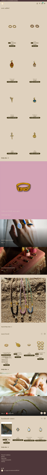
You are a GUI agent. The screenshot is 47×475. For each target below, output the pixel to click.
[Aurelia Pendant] (18, 344)
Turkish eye (34, 114)
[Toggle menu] (44, 3)
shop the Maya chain (6, 326)
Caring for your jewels (6, 460)
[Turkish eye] (35, 99)
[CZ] (29, 344)
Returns (3, 456)
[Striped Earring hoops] (40, 344)
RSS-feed (17, 470)
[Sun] (35, 135)
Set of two (14, 42)
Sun (35, 150)
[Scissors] (12, 99)
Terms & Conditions (5, 455)
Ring (9, 439)
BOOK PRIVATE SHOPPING (13, 0)
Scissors (12, 114)
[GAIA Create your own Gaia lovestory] (6, 429)
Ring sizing (3, 458)
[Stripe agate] (12, 63)
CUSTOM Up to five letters (6, 357)
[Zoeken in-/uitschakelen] (39, 3)
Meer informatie (22, 390)
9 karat (15, 354)
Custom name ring (5, 215)
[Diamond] (35, 63)
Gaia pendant (29, 437)
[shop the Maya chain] (23, 300)
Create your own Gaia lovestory (6, 438)
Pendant (5, 439)
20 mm (41, 354)
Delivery (3, 461)
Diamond (35, 79)
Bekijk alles (5, 158)
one (9, 42)
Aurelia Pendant (17, 352)
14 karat (20, 354)
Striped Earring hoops (40, 352)
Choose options (18, 357)
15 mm (37, 356)
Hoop (12, 41)
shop (2, 242)
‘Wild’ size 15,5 (5, 360)
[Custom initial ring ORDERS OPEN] (6, 344)
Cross (12, 150)
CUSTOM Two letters (6, 355)
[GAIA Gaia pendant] (29, 429)
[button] (10, 413)
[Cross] (12, 135)
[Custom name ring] (23, 186)
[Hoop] (12, 25)
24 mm (37, 354)
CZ (29, 352)
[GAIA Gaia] (18, 429)
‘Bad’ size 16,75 (5, 361)
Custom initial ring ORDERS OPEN (7, 353)
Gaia (18, 437)
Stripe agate (12, 79)
